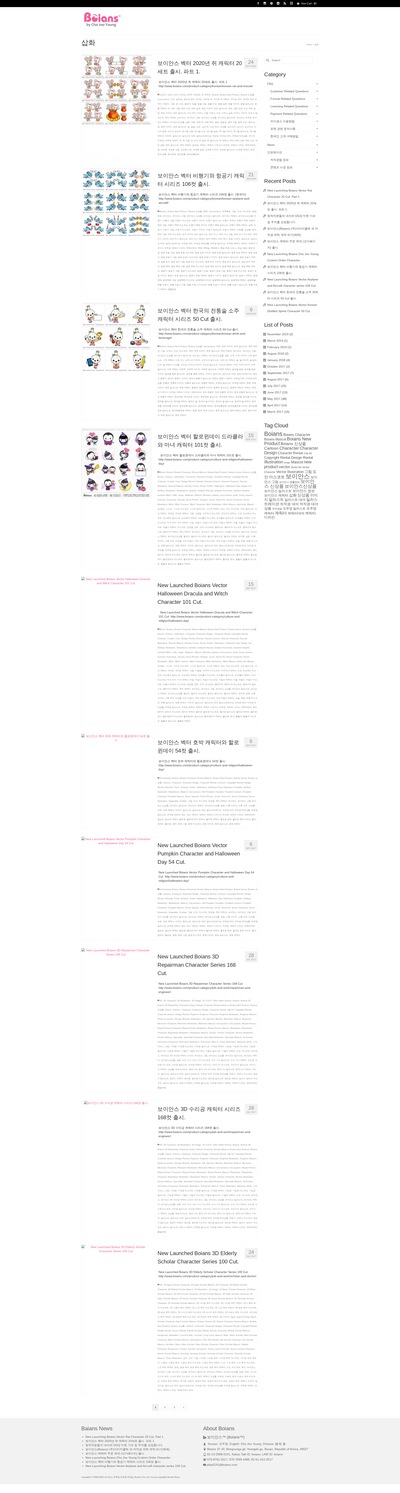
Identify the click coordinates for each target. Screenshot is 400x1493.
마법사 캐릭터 (225, 522)
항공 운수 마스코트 (195, 262)
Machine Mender (214, 1019)
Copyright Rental (240, 477)
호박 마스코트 (194, 824)
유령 (243, 541)
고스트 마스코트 (181, 509)
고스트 (169, 509)
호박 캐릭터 (234, 824)
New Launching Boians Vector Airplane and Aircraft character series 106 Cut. (135, 1466)
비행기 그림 (168, 220)
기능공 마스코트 (240, 1046)
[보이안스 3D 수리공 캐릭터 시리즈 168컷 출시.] (116, 1102)
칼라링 (195, 145)
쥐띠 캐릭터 (185, 145)
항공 (245, 248)
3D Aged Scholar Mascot (203, 1285)
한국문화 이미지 (191, 397)
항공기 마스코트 (188, 271)
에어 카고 (213, 234)
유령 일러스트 (167, 545)
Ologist (244, 1344)
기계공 (173, 1046)
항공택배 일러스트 (221, 280)
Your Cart (308, 3)
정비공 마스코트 (199, 1078)
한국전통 (181, 154)
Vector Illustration (290, 472)
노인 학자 (230, 1363)
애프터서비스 (181, 1069)
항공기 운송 (202, 271)
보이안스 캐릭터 (229, 216)
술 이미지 (244, 360)
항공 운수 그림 (178, 262)
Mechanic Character (167, 1023)
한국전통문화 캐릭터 (181, 410)
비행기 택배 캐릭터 (238, 225)
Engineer (194, 1014)
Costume (162, 481)
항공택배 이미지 (203, 280)
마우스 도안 (214, 113)
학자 (191, 1390)
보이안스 (181, 117)
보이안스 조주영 (243, 117)
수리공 (251, 1060)
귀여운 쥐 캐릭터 (221, 99)
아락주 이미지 (193, 369)
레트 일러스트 (179, 113)
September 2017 (278, 373)
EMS (205, 211)
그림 (172, 104)
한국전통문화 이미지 (238, 406)
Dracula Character (230, 481)
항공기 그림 (173, 271)
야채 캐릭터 (168, 810)
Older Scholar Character (206, 1344)
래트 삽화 (195, 108)
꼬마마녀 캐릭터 (228, 513)
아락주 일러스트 (208, 369)
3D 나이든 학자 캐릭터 (231, 1303)
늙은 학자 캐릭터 (217, 1367)
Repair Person (249, 1023)
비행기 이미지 (198, 220)
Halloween (219, 486)
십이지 (240, 127)
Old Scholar (213, 1340)
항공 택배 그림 (178, 266)
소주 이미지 (241, 355)
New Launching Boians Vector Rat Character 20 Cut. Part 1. (124, 1436)
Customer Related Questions (289, 91)
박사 (243, 1367)
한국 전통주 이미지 (224, 392)
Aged (233, 1317)
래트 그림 (175, 108)
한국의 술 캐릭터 (243, 401)
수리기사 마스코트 (221, 1065)
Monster (206, 495)
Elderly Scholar (194, 1330)
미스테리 (209, 527)
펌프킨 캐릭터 (171, 819)
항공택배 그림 (169, 280)
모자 (202, 527)
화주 (244, 410)
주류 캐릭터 (184, 387)
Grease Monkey (182, 1019)
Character (190, 477)
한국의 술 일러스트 (225, 401)
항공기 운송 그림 (217, 271)
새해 (193, 122)
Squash (195, 796)
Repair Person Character (169, 1028)
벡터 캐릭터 (170, 117)
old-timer (170, 1344)
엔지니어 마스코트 (207, 1069)
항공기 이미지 (214, 275)
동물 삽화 (222, 104)
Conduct (222, 783)
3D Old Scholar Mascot (210, 1294)
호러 (232, 559)
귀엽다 (166, 104)
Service (212, 1033)
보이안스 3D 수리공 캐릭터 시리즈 (177, 1055)
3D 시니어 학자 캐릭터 (213, 1312)
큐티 (255, 550)
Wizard (250, 504)
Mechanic (246, 1019)
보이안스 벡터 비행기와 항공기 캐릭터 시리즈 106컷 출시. (123, 1461)
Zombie (161, 509)
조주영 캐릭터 (171, 140)
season (248, 495)
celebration (179, 477)
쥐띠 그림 (239, 140)
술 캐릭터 (167, 365)
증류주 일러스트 (221, 387)
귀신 (223, 509)
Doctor (175, 1330)
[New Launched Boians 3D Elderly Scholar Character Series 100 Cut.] (116, 1248)
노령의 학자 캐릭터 (211, 1363)
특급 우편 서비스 (228, 248)
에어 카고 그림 (226, 234)
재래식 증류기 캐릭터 (222, 378)
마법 (192, 522)
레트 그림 (232, 108)
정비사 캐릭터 (185, 1083)
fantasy (188, 486)
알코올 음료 (237, 369)
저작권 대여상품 (239, 136)
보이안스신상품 (177, 122)
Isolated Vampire (242, 490)
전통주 (166, 383)
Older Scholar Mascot (229, 1344)
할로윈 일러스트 (227, 555)
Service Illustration (244, 1033)
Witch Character (197, 504)
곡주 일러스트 (240, 346)
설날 (193, 127)
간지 (173, 99)
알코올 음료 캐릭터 (195, 374)
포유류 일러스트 (227, 150)
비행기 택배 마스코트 (178, 225)
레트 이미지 (166, 113)
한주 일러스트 (222, 410)
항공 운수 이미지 (213, 262)
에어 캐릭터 (211, 239)
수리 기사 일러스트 (220, 1060)
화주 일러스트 (167, 415)
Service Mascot (165, 1037)
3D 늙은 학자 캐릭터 (167, 1312)
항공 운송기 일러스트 (228, 257)
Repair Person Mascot (218, 1028)
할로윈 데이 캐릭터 (196, 819)
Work (249, 1042)
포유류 (164, 150)
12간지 (163, 95)
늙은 (177, 1367)
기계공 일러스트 (202, 1046)
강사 (185, 1358)
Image (287, 462)
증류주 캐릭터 (236, 387)
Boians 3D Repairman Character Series (176, 1005)
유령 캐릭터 (180, 545)
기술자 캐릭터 (228, 1051)
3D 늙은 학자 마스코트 (245, 1308)
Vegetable (173, 801)
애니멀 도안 (199, 131)
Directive (169, 787)
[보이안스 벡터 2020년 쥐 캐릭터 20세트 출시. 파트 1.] (116, 89)
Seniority (184, 1353)
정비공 (187, 1078)
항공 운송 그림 (168, 252)
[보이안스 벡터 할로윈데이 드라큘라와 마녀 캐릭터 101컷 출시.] (116, 462)
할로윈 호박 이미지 (242, 819)
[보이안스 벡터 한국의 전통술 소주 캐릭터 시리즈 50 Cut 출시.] (116, 337)
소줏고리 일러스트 (210, 360)
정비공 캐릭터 (231, 1078)
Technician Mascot (209, 1042)
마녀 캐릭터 (182, 522)
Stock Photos (192, 500)
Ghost (203, 486)
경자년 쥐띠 (189, 99)
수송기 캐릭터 (229, 230)
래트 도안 (185, 108)
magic (181, 495)
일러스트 (176, 136)
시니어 (253, 1372)
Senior (211, 1349)
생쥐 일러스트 (179, 127)
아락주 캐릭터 (224, 369)
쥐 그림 (186, 140)
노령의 (164, 1363)
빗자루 (241, 536)
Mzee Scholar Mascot (178, 1340)
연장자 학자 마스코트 (217, 1381)
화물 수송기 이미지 (217, 285)
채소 (183, 815)
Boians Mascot (199, 472)
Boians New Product (229, 95)
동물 (194, 104)
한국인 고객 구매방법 (284, 136)
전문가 (232, 1074)
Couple (170, 481)
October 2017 (276, 366)
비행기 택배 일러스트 (218, 225)
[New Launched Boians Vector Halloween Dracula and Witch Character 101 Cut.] (116, 581)
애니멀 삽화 (212, 131)
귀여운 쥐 (207, 99)
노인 (223, 1363)
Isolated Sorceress (223, 490)
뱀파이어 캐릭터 (170, 532)
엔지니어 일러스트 (225, 1069)
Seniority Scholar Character (220, 1353)
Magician (189, 495)
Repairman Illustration (178, 1033)
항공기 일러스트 (230, 275)
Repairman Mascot (199, 1033)
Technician (248, 1037)
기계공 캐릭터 (217, 1046)
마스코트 (192, 113)
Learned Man (186, 1335)
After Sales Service (222, 1000)
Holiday (161, 490)
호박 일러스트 (221, 824)
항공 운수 (165, 262)
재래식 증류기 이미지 (178, 378)
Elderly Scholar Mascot (239, 1330)
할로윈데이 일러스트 (193, 559)
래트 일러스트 (220, 108)
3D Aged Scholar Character (177, 1285)
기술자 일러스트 (213, 1051)
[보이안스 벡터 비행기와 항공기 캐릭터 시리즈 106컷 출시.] (116, 202)
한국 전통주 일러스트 (244, 392)
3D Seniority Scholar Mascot (181, 1303)
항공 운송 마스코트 (185, 252)
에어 (254, 230)
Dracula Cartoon (212, 481)
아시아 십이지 (174, 131)
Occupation (235, 1023)
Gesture (184, 787)
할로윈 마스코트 (211, 555)
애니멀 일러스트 (241, 131)
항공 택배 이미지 (213, 266)
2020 (189, 95)
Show (187, 796)
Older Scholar (187, 1344)
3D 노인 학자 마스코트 (203, 1308)
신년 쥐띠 (214, 127)
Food (176, 787)
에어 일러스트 (201, 234)
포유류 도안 (186, 150)
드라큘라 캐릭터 (242, 518)
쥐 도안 (194, 140)
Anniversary (165, 778)
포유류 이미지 (211, 150)
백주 (191, 351)
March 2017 (275, 411)
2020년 (196, 95)
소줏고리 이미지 (192, 360)
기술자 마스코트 (196, 1051)
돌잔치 (188, 104)
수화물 (240, 230)
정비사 (242, 1078)
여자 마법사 (188, 541)
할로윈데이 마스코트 (172, 559)
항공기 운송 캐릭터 (198, 275)
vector (212, 500)
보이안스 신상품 (208, 117)
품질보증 (162, 1088)
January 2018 (276, 360)
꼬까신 (169, 351)
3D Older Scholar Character (235, 1294)
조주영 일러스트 (217, 243)
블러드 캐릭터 (230, 536)
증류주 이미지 (205, 387)
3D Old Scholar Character (186, 1294)
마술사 (242, 522)
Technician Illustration (189, 1042)
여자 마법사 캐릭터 (225, 541)
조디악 (252, 136)
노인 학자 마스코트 (246, 1363)
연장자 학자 (200, 1381)
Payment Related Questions (288, 113)
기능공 (228, 1046)
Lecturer (198, 1335)
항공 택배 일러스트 (231, 266)
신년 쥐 (205, 127)
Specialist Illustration (214, 1037)
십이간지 (232, 127)
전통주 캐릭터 (207, 383)
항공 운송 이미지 (203, 252)
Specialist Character (193, 1037)
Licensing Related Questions (289, 106)
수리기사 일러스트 (239, 1065)
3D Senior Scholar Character (193, 1298)
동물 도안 (212, 104)
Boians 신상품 (247, 95)
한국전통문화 (193, 154)
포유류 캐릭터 (242, 150)
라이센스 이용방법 (282, 121)
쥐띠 (232, 140)
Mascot (198, 495)
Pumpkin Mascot (176, 796)
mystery (215, 495)
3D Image (196, 1000)
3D (161, 1000)
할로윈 (199, 555)
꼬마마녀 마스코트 (211, 513)
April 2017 (274, 405)
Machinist (228, 1019)
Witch (171, 504)
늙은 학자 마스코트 (199, 1367)
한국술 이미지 (249, 397)
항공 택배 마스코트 (195, 266)
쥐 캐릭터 (223, 140)
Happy (244, 486)
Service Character (226, 1033)
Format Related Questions (287, 98)
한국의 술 (192, 401)
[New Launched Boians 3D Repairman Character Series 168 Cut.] (116, 952)
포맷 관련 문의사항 (282, 128)
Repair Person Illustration (194, 1028)
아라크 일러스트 (210, 365)
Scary (241, 495)
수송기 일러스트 (213, 230)
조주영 (161, 140)
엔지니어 (193, 1069)
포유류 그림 (173, 150)
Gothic (210, 486)
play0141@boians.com (222, 1464)
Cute (177, 481)
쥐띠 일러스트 (172, 145)
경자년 (179, 99)
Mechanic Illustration (187, 1023)
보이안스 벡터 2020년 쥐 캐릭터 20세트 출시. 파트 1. (120, 1441)
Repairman (235, 1028)
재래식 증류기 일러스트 (200, 378)
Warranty (241, 1042)
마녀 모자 (171, 522)
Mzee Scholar (236, 1335)
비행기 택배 (242, 220)
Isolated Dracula (205, 490)
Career (168, 1010)
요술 (237, 541)
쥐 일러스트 (212, 140)
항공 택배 (165, 266)
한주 (200, 410)
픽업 (240, 248)
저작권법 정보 (279, 159)
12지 (175, 95)
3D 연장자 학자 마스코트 (184, 1317)
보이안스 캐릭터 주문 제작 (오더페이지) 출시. (115, 1453)
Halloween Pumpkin (232, 787)
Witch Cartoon (182, 504)
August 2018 (275, 353)
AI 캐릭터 (206, 95)
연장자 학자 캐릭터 (237, 1381)
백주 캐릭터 (226, 351)
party (235, 495)
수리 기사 (186, 1060)
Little (174, 495)
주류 (248, 383)
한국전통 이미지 (170, 406)
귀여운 (199, 99)
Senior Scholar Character (242, 1349)
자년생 (215, 136)
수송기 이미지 (198, 230)
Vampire (204, 500)
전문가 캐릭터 (176, 1078)
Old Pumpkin (208, 792)
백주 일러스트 (213, 351)
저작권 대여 (225, 136)
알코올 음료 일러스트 (175, 374)
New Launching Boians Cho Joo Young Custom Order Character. (128, 1457)
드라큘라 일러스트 (225, 518)
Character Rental (222, 477)
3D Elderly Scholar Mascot (180, 1289)
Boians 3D (246, 1000)
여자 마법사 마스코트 (205, 541)
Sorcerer (161, 500)
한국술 (239, 397)
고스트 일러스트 (197, 509)
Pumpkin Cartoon (233, 792)
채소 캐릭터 (192, 815)
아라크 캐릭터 (225, 365)
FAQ (270, 83)
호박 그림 (182, 824)
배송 (160, 216)
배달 (254, 211)
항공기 (164, 271)
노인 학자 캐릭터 (165, 1367)
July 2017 (273, 386)
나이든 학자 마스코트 (229, 1358)
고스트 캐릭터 (212, 509)
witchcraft (241, 504)
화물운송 (172, 289)
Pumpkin (219, 792)
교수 (191, 1358)
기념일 (198, 513)
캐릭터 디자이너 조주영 (218, 145)
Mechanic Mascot (207, 1023)
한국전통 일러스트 (188, 406)
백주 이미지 (199, 351)
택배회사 (215, 248)
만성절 (190, 527)
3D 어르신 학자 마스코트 (236, 1312)
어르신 (221, 1376)
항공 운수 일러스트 (231, 262)
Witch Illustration (214, 504)
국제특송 (226, 211)
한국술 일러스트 (165, 401)
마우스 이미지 (240, 113)
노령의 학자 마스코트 (191, 1363)
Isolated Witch (164, 495)
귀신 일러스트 (247, 509)
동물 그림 (202, 104)
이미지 (168, 136)
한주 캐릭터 (235, 410)
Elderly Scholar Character (214, 1330)
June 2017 (274, 392)
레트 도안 (243, 108)
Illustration (170, 490)
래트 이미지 (207, 108)
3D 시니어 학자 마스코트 (189, 1312)
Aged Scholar (243, 1317)
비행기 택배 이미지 (198, 225)
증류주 (195, 387)
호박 (174, 824)
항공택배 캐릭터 (238, 280)
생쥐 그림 (232, 122)
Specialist (177, 1037)
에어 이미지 (187, 234)
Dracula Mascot (176, 486)
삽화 (188, 122)
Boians (215, 95)
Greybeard (163, 1335)
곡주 (218, 346)
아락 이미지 (244, 365)
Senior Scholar (222, 1349)
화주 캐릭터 (180, 415)
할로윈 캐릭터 (242, 555)
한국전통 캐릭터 (205, 406)
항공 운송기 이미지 (208, 257)
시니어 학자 (163, 1376)
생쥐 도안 (242, 122)
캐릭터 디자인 (237, 145)
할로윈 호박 (225, 819)
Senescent (201, 1349)
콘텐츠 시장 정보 (281, 167)
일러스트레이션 (203, 136)
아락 (235, 365)
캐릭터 (203, 145)
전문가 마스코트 (244, 1074)
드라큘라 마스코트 (206, 518)
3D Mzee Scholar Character (232, 1289)
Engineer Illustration (229, 1014)
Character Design (204, 477)
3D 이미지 (207, 1000)
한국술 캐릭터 (180, 401)
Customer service (166, 1014)
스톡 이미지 (231, 805)
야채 (160, 810)
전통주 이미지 (177, 383)
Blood (162, 472)
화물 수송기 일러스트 (237, 285)
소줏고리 (179, 360)
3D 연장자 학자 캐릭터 (207, 1317)
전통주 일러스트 (192, 383)
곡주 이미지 (227, 346)
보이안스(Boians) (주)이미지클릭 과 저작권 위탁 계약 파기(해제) (127, 1449)
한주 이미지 (208, 410)
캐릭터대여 (250, 145)
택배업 (206, 248)
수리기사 (207, 1065)
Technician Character (168, 1042)
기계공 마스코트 (185, 1046)
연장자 (191, 1381)
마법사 (198, 522)
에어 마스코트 (174, 234)
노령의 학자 (173, 1363)
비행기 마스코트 (182, 220)
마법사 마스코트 (210, 522)
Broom (161, 477)
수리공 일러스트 (179, 1065)
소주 (232, 355)
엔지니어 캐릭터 (243, 1069)
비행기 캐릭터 (229, 220)
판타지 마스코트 (172, 555)
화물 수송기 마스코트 (197, 285)
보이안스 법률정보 (289, 482)
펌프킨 (161, 819)
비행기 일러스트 (213, 220)
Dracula (199, 481)
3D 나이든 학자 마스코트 (208, 1303)
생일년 (223, 122)
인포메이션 (274, 152)
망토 (196, 527)
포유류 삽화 (198, 150)
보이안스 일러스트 (226, 117)
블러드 (187, 536)
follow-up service (165, 1019)
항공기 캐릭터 (245, 275)
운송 (231, 239)
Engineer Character (209, 1014)
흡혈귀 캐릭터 (183, 564)
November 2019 (278, 334)
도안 (181, 104)
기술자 (184, 1051)
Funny (196, 486)
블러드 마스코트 (198, 536)
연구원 (183, 1381)
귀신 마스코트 (232, 509)
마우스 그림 (202, 113)
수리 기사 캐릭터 (238, 1060)
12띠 (170, 95)
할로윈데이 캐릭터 (212, 559)
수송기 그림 (168, 230)
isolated (192, 490)
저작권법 (277, 509)
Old (204, 1340)
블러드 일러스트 (215, 536)
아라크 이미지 (194, 365)
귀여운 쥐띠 (236, 99)
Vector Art (220, 500)
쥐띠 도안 (249, 140)
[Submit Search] (267, 60)
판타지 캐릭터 (188, 555)
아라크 (184, 365)
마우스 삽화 (227, 113)
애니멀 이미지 (225, 131)
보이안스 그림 (193, 117)
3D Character (170, 1000)
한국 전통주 (208, 392)
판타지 (161, 555)
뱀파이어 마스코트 (233, 527)
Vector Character (234, 500)
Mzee (226, 1335)
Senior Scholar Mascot (168, 1353)
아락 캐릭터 (172, 369)
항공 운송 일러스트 (221, 252)
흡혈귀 (239, 559)
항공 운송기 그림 (169, 257)
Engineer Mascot (248, 1014)
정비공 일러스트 (215, 1078)
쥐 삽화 (202, 140)
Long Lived (208, 1335)
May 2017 (273, 398)
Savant (183, 1349)
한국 (252, 150)
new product (163, 99)
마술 (235, 522)
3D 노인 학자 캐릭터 (224, 1308)
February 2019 (277, 347)
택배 (200, 248)
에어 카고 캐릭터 (197, 239)
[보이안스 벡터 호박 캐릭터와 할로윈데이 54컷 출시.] (116, 738)
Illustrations (182, 490)
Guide (192, 787)
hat (249, 486)
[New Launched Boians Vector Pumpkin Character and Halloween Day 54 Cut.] (116, 841)
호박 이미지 (208, 824)
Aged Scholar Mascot (186, 1321)
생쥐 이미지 (166, 127)
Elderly (183, 1330)
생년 (217, 122)
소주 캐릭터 (168, 360)
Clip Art (230, 1010)
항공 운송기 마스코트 (188, 257)
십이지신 (249, 127)
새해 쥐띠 (209, 122)
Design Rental (188, 481)
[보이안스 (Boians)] (118, 19)
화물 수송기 (163, 285)
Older (177, 1344)
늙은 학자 (184, 1367)
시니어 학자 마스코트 (180, 1376)
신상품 (223, 127)
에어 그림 (162, 234)
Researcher (173, 1349)
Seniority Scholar (198, 1353)
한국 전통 (162, 154)
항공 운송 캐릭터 (239, 252)
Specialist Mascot (233, 1037)
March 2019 (275, 340)
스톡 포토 (169, 541)
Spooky (181, 500)
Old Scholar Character (230, 1340)
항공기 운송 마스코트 (236, 271)
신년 (198, 127)
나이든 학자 (212, 1358)
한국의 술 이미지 (206, 401)
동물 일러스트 (247, 104)
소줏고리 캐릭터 (227, 360)
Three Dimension (228, 1042)
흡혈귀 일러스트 (168, 564)
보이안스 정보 (303, 491)
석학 (247, 1372)
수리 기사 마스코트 (201, 1060)
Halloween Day (233, 486)
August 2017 (275, 379)
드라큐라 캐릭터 (189, 518)
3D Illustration (183, 1000)
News (271, 144)
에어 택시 (222, 239)
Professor (162, 1349)
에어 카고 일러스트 (179, 239)
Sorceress (171, 500)
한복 (194, 410)
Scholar (191, 1349)
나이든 (202, 1358)
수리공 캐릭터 (194, 1065)
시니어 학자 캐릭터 (200, 1376)
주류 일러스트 (171, 387)
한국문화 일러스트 (209, 397)
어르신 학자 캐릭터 (170, 1381)
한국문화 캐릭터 (226, 397)
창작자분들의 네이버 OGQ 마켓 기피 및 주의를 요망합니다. (124, 1445)
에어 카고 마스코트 (243, 234)
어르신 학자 (230, 1376)
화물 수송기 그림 (178, 285)
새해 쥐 (199, 122)
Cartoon (169, 477)
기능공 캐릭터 (173, 1051)
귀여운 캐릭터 (181, 513)
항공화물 (251, 280)
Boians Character (182, 472)
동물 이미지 (233, 104)
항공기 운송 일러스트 (178, 275)
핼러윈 (226, 559)
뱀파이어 (219, 527)
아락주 (182, 369)
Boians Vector (234, 472)
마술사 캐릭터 (169, 527)
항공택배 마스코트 (186, 280)
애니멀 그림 (187, 131)
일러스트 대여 (188, 136)
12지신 (182, 95)
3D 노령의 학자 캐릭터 (180, 1308)
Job (203, 1019)
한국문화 (172, 154)
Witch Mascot (229, 504)
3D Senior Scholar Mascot (220, 1298)
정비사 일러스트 (170, 1083)
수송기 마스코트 (182, 230)
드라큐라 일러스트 (171, 518)
